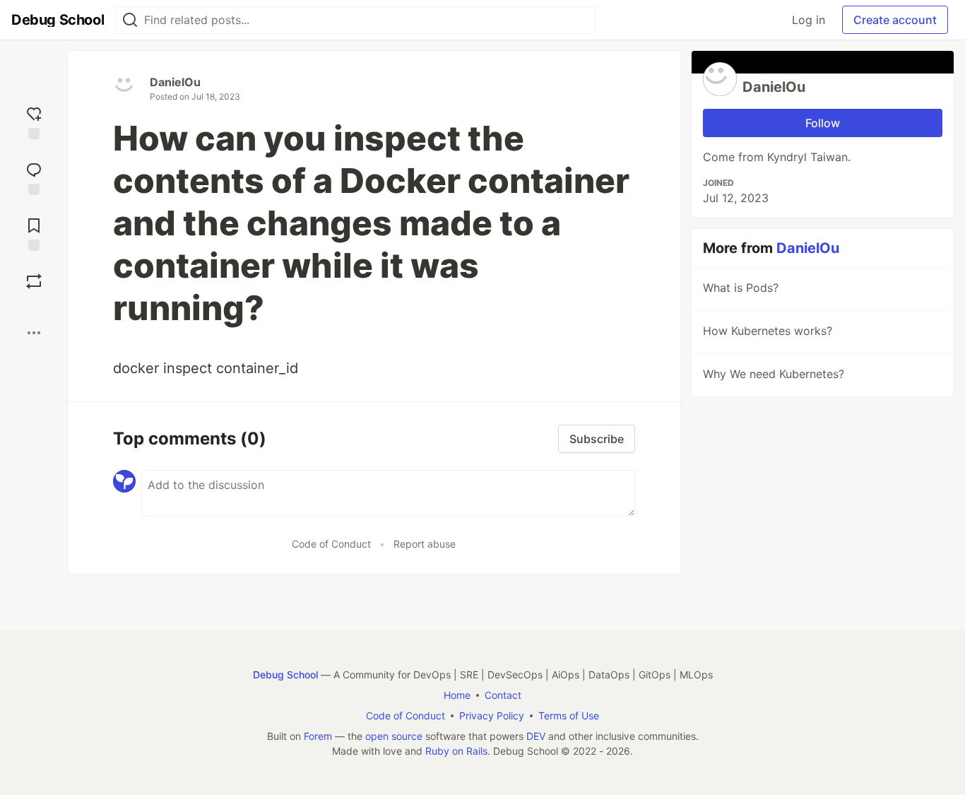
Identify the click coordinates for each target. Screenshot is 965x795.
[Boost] (34, 281)
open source (393, 736)
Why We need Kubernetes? (773, 374)
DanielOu (175, 82)
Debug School (285, 675)
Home (457, 695)
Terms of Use (568, 715)
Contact (503, 695)
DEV (535, 736)
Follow (822, 123)
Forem (318, 736)
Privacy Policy (491, 715)
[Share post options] (34, 333)
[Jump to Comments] (34, 177)
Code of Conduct (331, 544)
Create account (895, 20)
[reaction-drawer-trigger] (34, 121)
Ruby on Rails (456, 751)
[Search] (130, 20)
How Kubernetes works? (767, 331)
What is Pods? (740, 288)
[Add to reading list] (34, 233)
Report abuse (424, 544)
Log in (808, 20)
